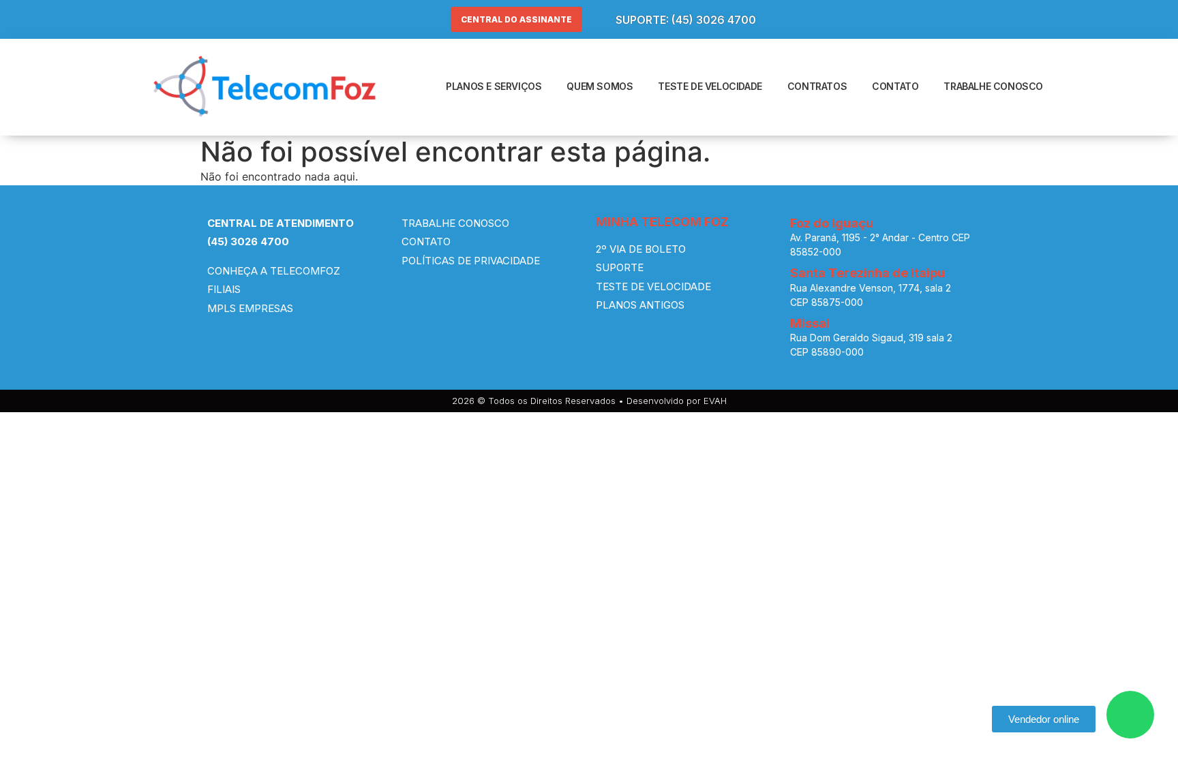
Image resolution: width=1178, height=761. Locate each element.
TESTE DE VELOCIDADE (709, 86)
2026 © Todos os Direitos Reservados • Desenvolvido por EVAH (589, 400)
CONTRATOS (817, 86)
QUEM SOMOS (600, 86)
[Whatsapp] (1130, 715)
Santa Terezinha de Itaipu (867, 273)
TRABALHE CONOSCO (993, 86)
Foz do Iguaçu (831, 223)
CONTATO (895, 86)
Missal (810, 323)
